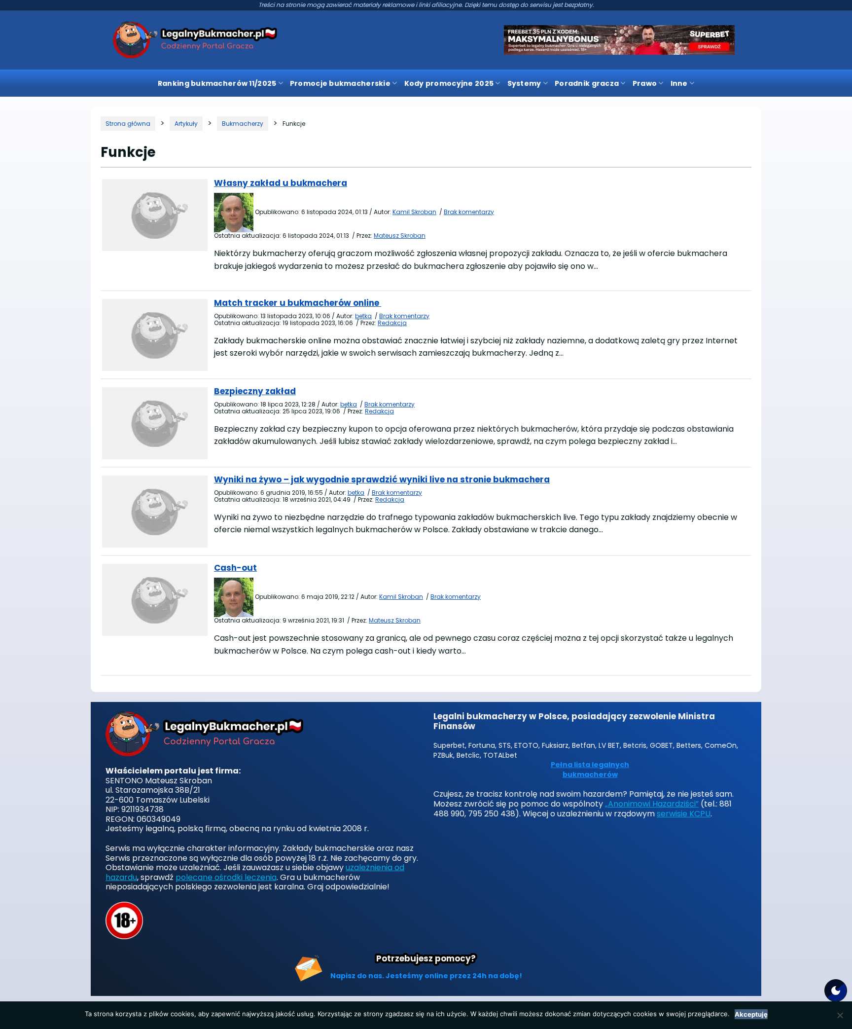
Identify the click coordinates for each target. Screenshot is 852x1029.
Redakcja (392, 323)
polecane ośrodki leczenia (226, 877)
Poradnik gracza (587, 83)
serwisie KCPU (683, 813)
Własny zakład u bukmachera (280, 183)
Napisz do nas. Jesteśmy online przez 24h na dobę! (426, 976)
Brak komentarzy (469, 212)
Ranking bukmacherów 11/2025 (217, 83)
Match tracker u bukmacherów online (297, 303)
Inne (679, 83)
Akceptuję (751, 1014)
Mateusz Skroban (400, 235)
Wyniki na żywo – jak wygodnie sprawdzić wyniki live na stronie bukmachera (382, 479)
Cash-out (235, 568)
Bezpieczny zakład (255, 391)
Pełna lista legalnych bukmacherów (590, 769)
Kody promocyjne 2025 (449, 83)
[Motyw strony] (835, 990)
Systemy (524, 83)
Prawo (645, 83)
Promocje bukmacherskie (340, 83)
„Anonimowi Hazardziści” (652, 803)
